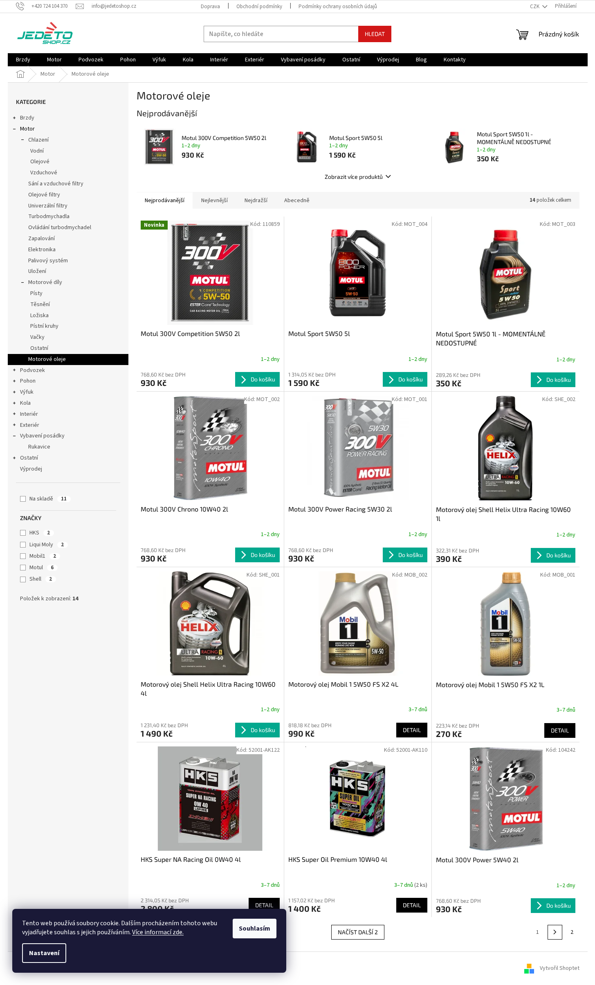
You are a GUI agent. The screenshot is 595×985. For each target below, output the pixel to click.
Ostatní (39, 348)
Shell (40, 579)
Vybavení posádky (42, 436)
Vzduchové (43, 173)
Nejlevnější (214, 200)
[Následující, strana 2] (555, 932)
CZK (535, 6)
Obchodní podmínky (259, 6)
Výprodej (31, 469)
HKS (39, 533)
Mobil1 (42, 556)
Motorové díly (45, 282)
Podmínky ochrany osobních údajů (338, 6)
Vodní (37, 151)
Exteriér (29, 425)
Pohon (28, 381)
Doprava (210, 6)
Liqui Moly (46, 545)
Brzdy (27, 118)
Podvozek (32, 370)
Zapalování (41, 238)
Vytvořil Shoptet (559, 968)
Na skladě (48, 499)
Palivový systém (48, 261)
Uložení (37, 271)
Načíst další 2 (358, 932)
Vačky (37, 337)
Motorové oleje (47, 359)
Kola (25, 403)
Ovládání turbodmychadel (59, 227)
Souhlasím (254, 928)
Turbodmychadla (49, 216)
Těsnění (40, 304)
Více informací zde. (158, 932)
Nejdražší (256, 200)
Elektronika (42, 250)
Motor (27, 129)
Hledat (375, 33)
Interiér (29, 414)
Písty (36, 293)
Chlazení (38, 140)
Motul (41, 568)
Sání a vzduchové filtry (55, 184)
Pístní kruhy (44, 326)
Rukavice (39, 447)
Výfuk (27, 392)
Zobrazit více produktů (354, 176)
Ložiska (39, 315)
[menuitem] (23, 59)
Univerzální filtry (47, 206)
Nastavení (44, 953)
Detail (412, 729)
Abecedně (297, 200)
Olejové (39, 162)
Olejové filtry (44, 195)
